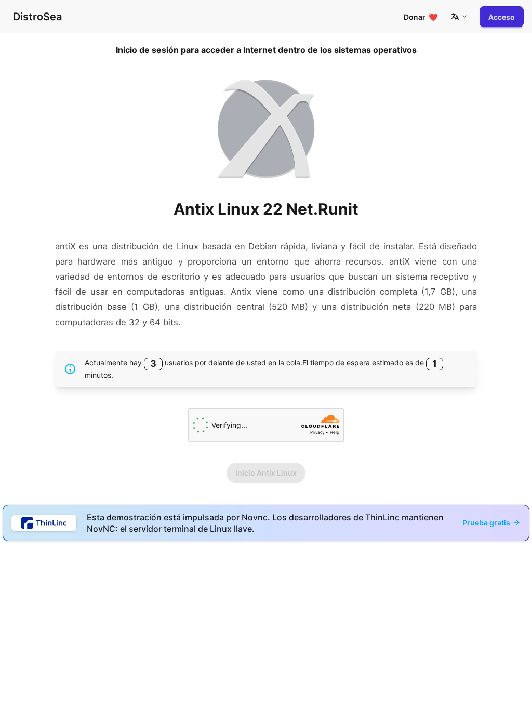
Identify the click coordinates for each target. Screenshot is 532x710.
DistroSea (37, 16)
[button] (458, 16)
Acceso (501, 16)
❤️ (420, 16)
